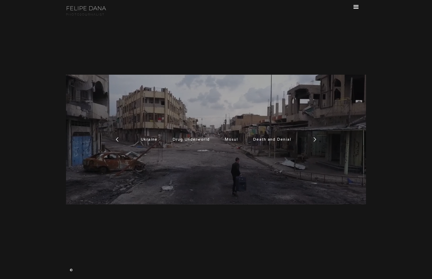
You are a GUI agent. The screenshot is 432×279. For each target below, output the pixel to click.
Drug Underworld (191, 139)
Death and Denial (272, 139)
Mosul (231, 139)
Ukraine (149, 139)
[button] (117, 139)
